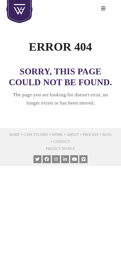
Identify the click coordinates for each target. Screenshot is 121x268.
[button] (104, 9)
